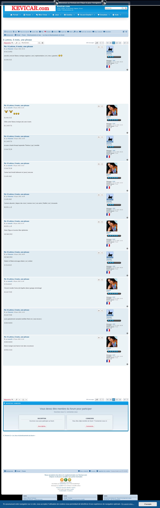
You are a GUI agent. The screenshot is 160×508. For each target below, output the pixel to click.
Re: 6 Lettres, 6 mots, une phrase (18, 46)
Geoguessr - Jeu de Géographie (112, 499)
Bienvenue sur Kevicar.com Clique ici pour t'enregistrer (80, 3)
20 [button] (110, 43)
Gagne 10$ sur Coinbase (29, 498)
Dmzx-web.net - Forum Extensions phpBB (74, 499)
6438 (114, 123)
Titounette (109, 53)
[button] (56, 15)
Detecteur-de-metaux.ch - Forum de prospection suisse (117, 498)
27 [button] (124, 43)
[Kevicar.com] (30, 7)
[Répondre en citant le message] (99, 47)
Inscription (41, 426)
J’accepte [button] (147, 504)
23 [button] (120, 43)
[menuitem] (15, 31)
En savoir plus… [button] (127, 504)
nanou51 (108, 116)
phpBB (60, 485)
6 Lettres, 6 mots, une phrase (17, 40)
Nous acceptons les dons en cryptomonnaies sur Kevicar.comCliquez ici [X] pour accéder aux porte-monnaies (66, 476)
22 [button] (117, 43)
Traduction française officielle (63, 487)
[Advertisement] (65, 23)
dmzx (70, 482)
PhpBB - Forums (68, 498)
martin (72, 489)
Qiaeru (73, 487)
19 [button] (107, 43)
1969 (114, 60)
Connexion (89, 426)
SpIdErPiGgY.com (64, 483)
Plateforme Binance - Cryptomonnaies (32, 499)
